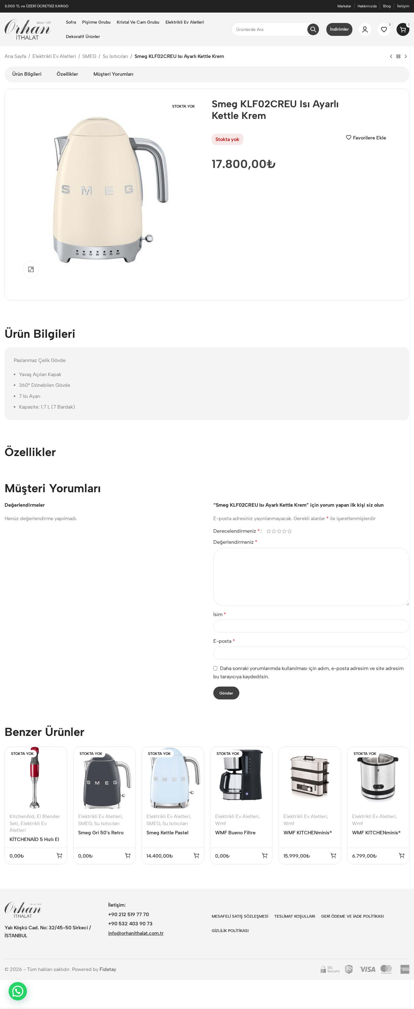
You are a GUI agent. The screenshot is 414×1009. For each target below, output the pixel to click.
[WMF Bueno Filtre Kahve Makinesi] (241, 778)
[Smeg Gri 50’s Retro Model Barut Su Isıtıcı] (104, 778)
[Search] (313, 29)
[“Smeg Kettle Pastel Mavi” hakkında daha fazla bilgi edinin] (196, 855)
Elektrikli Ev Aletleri (54, 56)
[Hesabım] (364, 29)
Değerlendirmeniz (235, 542)
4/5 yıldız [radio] (284, 531)
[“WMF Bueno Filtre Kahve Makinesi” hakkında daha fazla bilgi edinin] (265, 855)
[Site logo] (28, 29)
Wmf (220, 823)
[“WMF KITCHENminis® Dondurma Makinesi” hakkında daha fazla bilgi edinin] (402, 855)
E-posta (224, 641)
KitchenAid (21, 816)
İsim (219, 614)
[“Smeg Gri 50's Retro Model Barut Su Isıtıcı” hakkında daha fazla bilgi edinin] (128, 855)
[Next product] (405, 56)
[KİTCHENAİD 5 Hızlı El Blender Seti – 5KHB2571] (36, 778)
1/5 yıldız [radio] (269, 531)
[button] (333, 855)
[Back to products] (398, 56)
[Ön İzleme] (58, 755)
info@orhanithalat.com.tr (136, 933)
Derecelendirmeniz (236, 531)
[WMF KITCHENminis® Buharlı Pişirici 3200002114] (310, 778)
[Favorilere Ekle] (58, 767)
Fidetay (108, 969)
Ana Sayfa (15, 56)
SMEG (89, 56)
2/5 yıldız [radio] (274, 531)
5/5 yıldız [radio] (289, 531)
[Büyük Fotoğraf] (31, 269)
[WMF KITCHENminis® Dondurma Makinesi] (378, 778)
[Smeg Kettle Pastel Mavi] (173, 778)
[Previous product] (391, 56)
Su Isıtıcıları (115, 56)
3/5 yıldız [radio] (279, 531)
